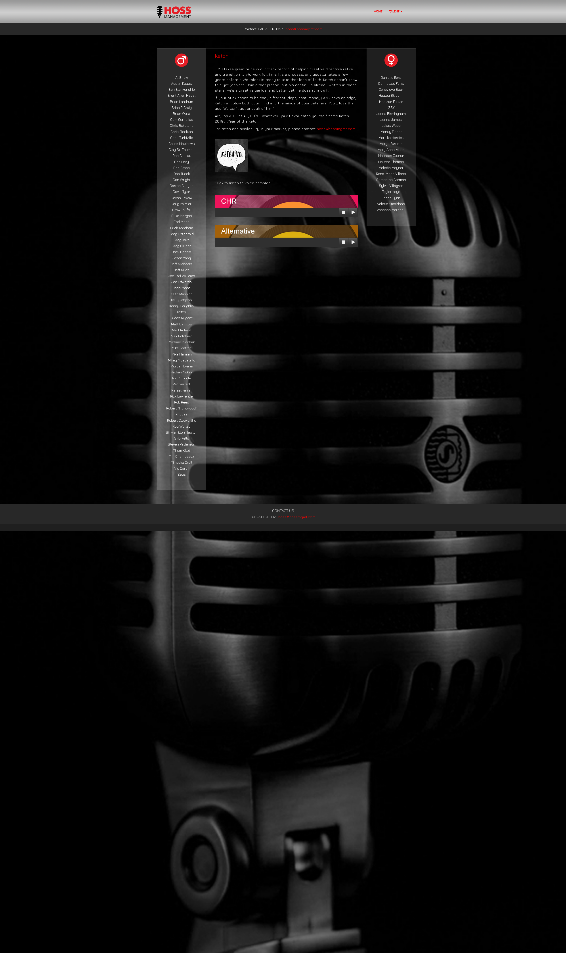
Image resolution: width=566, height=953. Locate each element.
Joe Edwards (181, 282)
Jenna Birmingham (391, 113)
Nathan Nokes (181, 372)
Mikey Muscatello (181, 360)
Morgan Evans (181, 366)
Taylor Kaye (391, 192)
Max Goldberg (181, 336)
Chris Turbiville (181, 138)
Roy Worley (182, 426)
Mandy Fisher (391, 132)
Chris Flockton (181, 132)
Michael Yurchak (182, 342)
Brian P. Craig (182, 108)
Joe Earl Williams (181, 276)
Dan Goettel (181, 156)
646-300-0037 (263, 517)
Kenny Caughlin (181, 306)
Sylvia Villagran (391, 186)
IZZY (391, 108)
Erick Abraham (181, 228)
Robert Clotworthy (181, 420)
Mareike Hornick (391, 138)
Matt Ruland (181, 330)
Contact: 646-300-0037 (263, 29)
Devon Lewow (181, 198)
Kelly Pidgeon (181, 300)
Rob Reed (181, 402)
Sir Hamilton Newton (181, 432)
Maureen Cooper (391, 156)
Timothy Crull (181, 462)
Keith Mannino (182, 294)
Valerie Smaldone (391, 204)
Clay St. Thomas (182, 150)
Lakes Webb (391, 125)
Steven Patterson (181, 444)
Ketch (181, 312)
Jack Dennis (181, 252)
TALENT (394, 11)
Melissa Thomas (391, 162)
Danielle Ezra (391, 77)
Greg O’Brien (181, 246)
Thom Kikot (181, 450)
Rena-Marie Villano (391, 174)
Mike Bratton (181, 348)
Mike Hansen (182, 354)
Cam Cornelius (181, 119)
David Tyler (181, 192)
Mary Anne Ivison (391, 150)
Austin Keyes (181, 83)
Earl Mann (181, 222)
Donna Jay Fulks (391, 83)
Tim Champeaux (181, 456)
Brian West (181, 113)
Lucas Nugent (181, 318)
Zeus (182, 474)
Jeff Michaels (181, 264)
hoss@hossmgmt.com (304, 29)
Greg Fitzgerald (182, 234)
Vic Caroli (181, 468)
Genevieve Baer (391, 89)
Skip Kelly (181, 438)
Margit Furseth (391, 144)
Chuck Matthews (181, 144)
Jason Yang (181, 258)
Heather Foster (391, 102)
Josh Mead (181, 288)
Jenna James (391, 119)
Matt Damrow (181, 324)
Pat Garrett (181, 384)
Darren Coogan (181, 186)
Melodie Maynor (391, 168)
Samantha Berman (391, 180)
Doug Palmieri (181, 204)
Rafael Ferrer (181, 390)
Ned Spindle (181, 378)
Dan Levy (181, 162)
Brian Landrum (181, 102)
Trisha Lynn (391, 198)
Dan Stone (181, 168)
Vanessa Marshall (391, 210)
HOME (378, 11)
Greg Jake (181, 240)
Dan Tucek (182, 174)
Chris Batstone (181, 125)
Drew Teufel (181, 210)
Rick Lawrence (181, 396)
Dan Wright (181, 180)
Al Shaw (181, 77)
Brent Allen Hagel (181, 95)
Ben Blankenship (181, 89)
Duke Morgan (181, 216)
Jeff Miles (181, 270)
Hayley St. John (391, 95)
